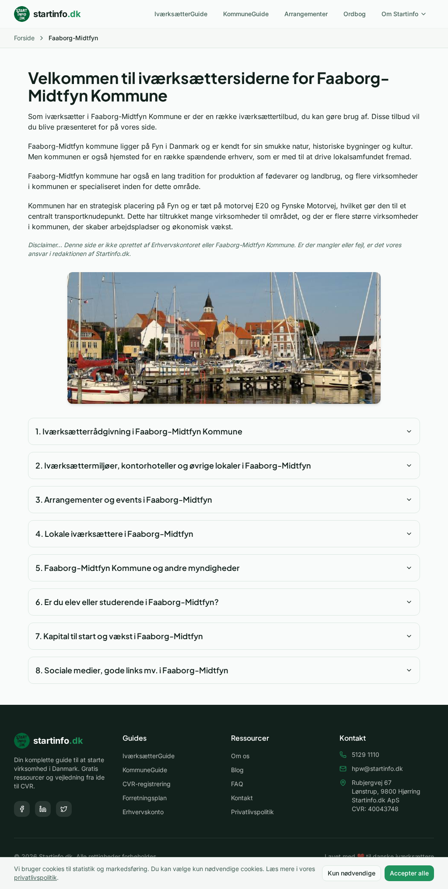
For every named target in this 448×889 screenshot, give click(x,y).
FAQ (237, 784)
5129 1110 (365, 754)
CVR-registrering (146, 784)
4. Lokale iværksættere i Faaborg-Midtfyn (114, 533)
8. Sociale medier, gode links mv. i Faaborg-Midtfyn (131, 670)
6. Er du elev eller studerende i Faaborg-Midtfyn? (127, 602)
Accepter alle (409, 873)
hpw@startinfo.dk (377, 768)
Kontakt (242, 798)
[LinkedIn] (43, 809)
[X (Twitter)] (64, 809)
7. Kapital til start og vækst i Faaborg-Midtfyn (119, 636)
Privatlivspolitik (252, 812)
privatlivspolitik (35, 877)
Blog (237, 770)
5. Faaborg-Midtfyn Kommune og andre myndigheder (137, 568)
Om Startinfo (400, 14)
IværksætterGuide (180, 14)
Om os (240, 756)
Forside (24, 38)
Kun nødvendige (351, 873)
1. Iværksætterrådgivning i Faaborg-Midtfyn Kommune (138, 431)
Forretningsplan (144, 798)
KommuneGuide (246, 14)
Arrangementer (306, 14)
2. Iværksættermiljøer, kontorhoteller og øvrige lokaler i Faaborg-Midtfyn (173, 465)
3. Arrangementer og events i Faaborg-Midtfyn (123, 499)
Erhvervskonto (143, 812)
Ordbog (354, 14)
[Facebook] (22, 809)
